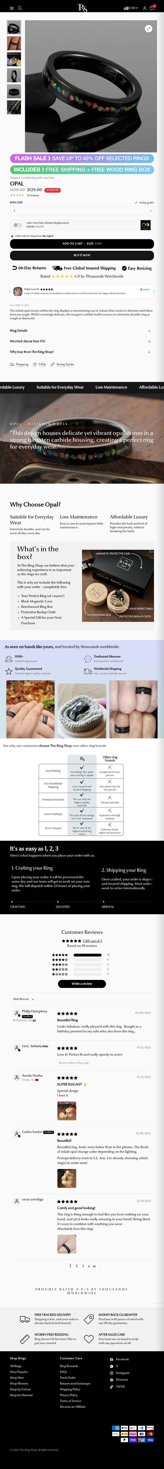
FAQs (63, 1372)
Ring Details (18, 330)
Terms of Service (70, 1401)
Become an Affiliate (73, 1407)
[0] (151, 8)
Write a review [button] (82, 984)
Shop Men (17, 1377)
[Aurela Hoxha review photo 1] (66, 1111)
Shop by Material (21, 1395)
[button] (60, 955)
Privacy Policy (68, 1395)
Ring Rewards (69, 1366)
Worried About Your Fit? (27, 341)
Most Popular (19, 1372)
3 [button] (83, 1266)
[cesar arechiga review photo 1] (66, 1244)
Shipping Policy (70, 1389)
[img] (67, 1014)
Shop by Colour (20, 1389)
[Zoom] (148, 28)
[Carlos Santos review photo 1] (66, 1178)
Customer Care (71, 1358)
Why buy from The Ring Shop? (32, 352)
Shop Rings (18, 1358)
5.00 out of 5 (92, 941)
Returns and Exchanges (75, 1383)
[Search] (19, 8)
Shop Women (19, 1383)
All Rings (15, 1366)
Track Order (68, 1377)
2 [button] (77, 1266)
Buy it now (82, 255)
